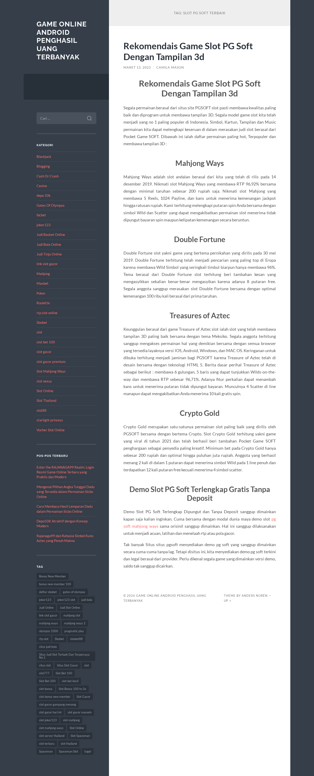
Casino (42, 186)
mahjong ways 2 (75, 623)
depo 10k (44, 195)
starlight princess (50, 420)
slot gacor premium (51, 361)
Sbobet (42, 322)
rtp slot (44, 639)
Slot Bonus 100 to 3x (72, 689)
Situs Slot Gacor (67, 665)
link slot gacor (47, 264)
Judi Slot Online (70, 607)
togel (87, 751)
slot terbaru (46, 743)
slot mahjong (71, 720)
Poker (41, 293)
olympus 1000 (48, 631)
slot (39, 332)
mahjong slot (71, 615)
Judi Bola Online (49, 244)
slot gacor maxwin (79, 712)
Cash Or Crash (48, 176)
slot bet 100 (46, 342)
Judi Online (46, 607)
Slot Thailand (46, 400)
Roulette (43, 303)
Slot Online (45, 391)
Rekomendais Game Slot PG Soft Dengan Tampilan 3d (188, 51)
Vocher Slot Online (51, 430)
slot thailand (69, 743)
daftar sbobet (48, 592)
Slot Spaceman (80, 736)
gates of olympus (74, 592)
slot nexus (44, 381)
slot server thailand (51, 736)
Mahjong (43, 274)
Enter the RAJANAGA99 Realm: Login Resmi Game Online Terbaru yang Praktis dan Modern (65, 472)
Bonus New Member (52, 576)
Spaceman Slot (68, 751)
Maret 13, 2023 (137, 67)
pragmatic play (74, 631)
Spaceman (46, 751)
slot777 (44, 673)
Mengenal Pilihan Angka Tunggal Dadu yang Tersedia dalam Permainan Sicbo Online (65, 492)
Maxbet (43, 283)
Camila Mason (170, 67)
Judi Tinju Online (49, 254)
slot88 (41, 410)
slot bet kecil (70, 681)
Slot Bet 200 (47, 681)
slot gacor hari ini (50, 712)
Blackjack (44, 156)
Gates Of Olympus (51, 205)
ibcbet (41, 215)
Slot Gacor (83, 696)
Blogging (43, 166)
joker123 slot (66, 600)
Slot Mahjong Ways (51, 371)
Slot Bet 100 (64, 673)
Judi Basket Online (51, 234)
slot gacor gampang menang (57, 704)
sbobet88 (76, 639)
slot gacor (44, 352)
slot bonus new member (54, 696)
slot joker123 (48, 720)
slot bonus (45, 689)
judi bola (86, 600)
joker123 (44, 225)
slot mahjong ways (51, 728)
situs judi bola (48, 647)
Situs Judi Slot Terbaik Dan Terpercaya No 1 (64, 656)
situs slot (45, 665)
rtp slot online (47, 313)
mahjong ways (48, 623)
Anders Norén (255, 595)
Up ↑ (228, 600)
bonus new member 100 (55, 584)
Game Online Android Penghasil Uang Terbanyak (62, 40)
